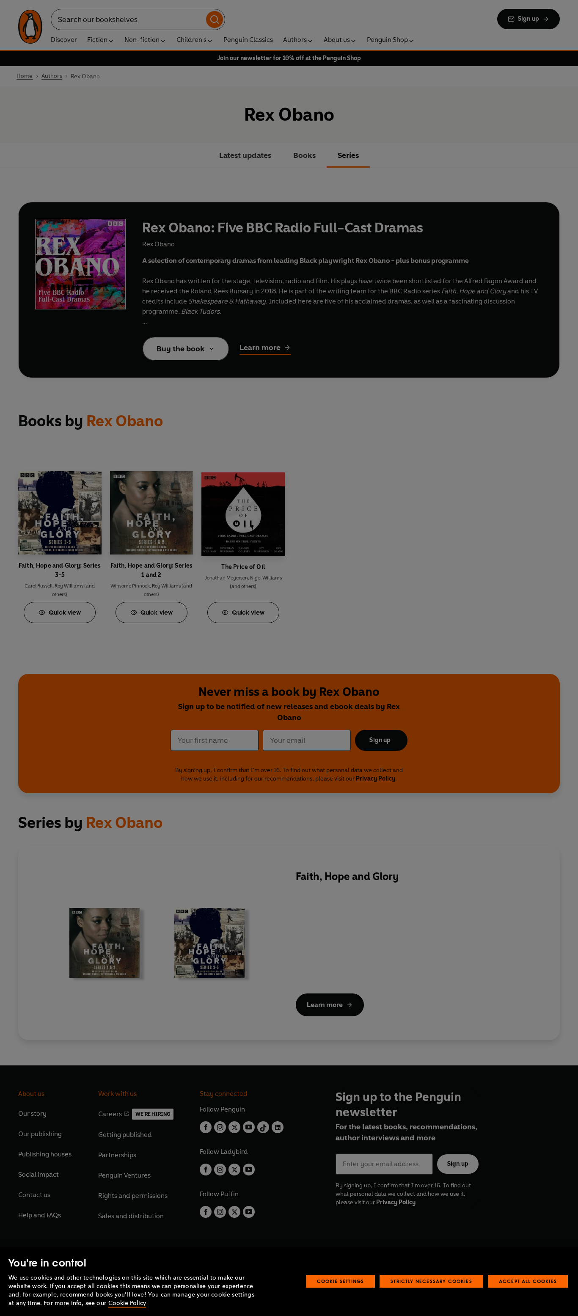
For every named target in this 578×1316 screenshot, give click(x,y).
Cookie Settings (340, 1281)
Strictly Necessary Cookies (431, 1281)
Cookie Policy (127, 1303)
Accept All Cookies (528, 1281)
